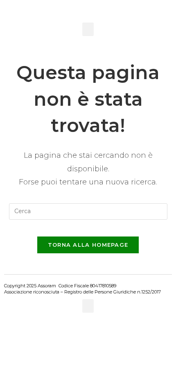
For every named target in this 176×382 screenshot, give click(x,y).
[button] (88, 29)
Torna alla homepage (88, 244)
